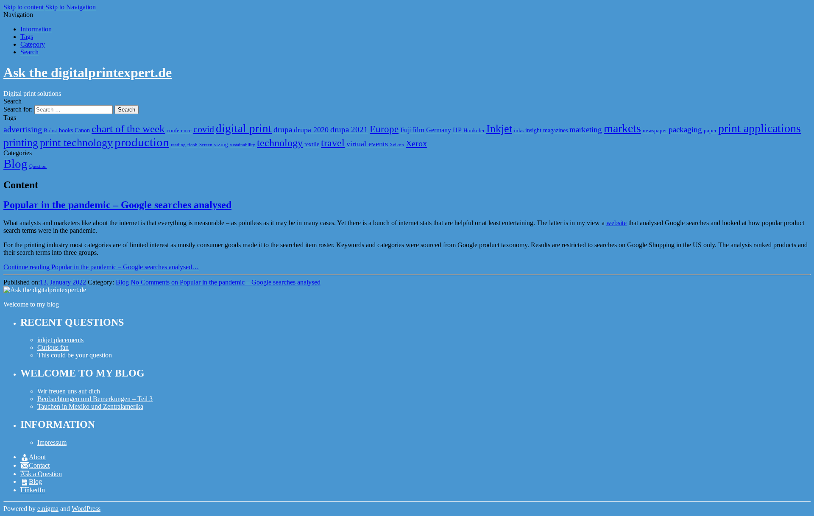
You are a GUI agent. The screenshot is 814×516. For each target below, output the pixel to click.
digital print (244, 128)
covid (203, 129)
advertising (22, 129)
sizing (221, 145)
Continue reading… (101, 267)
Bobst (50, 131)
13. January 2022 (63, 282)
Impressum (52, 442)
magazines (555, 130)
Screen (205, 144)
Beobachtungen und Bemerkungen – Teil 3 (95, 398)
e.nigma (48, 508)
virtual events (367, 143)
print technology (76, 143)
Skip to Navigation (70, 7)
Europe (384, 128)
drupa (282, 129)
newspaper (655, 131)
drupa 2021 (349, 129)
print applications (759, 128)
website (616, 222)
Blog (15, 163)
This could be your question (74, 355)
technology (280, 142)
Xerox (416, 143)
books (66, 130)
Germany (438, 130)
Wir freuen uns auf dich (68, 391)
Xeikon (397, 144)
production (141, 142)
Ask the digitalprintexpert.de (87, 72)
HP (457, 130)
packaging (685, 129)
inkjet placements (60, 339)
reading (178, 144)
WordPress (86, 508)
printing (20, 143)
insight (533, 130)
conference (179, 131)
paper (710, 131)
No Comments (226, 282)
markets (622, 128)
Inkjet (499, 129)
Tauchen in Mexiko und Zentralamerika (90, 406)
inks (519, 131)
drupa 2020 (311, 130)
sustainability (242, 144)
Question (38, 166)
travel (333, 142)
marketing (585, 129)
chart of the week (128, 128)
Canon (82, 130)
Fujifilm (412, 130)
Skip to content (23, 7)
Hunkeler (474, 131)
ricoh (192, 144)
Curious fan (53, 347)
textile (311, 144)
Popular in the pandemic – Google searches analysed (117, 204)
